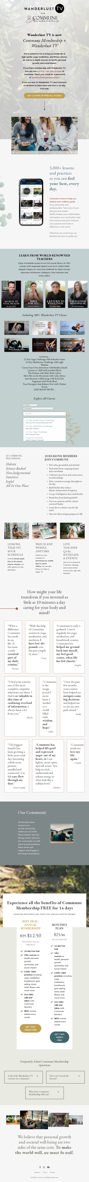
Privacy (52, 1172)
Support (37, 1172)
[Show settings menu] (71, 152)
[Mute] (67, 152)
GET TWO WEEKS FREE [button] (30, 1028)
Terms (45, 1172)
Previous (6, 294)
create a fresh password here (45, 77)
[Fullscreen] (76, 152)
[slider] (42, 152)
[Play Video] (13, 152)
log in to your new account (49, 71)
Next (83, 294)
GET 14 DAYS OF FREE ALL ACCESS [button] (44, 95)
